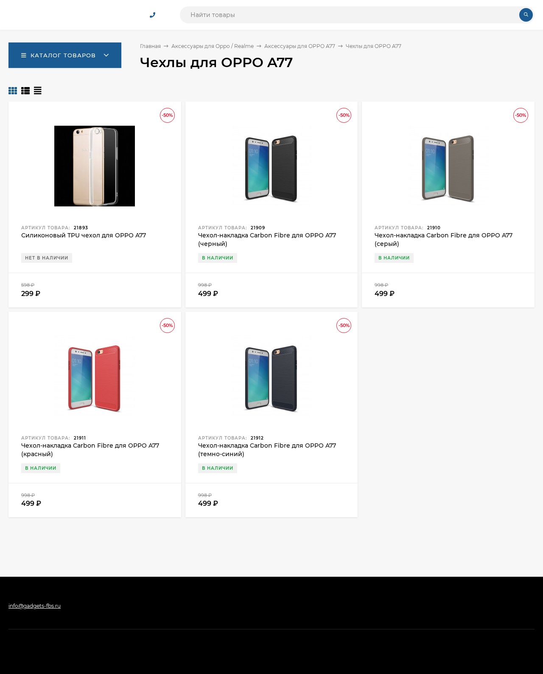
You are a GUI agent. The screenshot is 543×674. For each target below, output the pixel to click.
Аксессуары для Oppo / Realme (212, 46)
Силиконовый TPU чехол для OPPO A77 (83, 235)
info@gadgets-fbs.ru (34, 606)
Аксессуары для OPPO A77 (299, 46)
